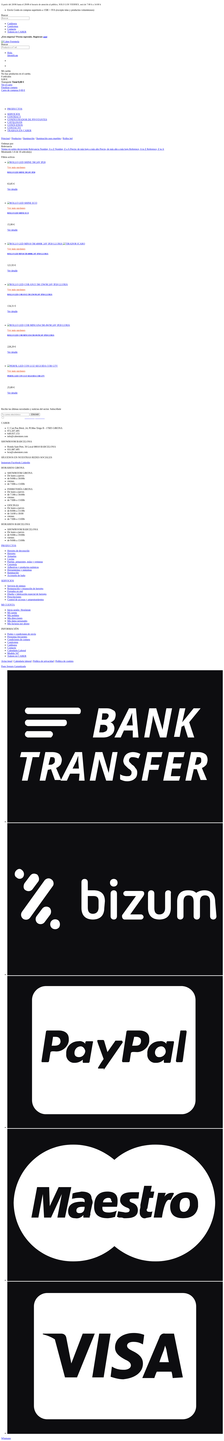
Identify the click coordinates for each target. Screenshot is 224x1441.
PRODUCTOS (8, 545)
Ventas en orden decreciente (15, 149)
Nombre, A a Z (47, 149)
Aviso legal (6, 661)
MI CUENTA (8, 604)
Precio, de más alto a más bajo (114, 149)
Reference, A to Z (138, 149)
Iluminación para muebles (48, 138)
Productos (16, 138)
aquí (45, 37)
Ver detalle (12, 189)
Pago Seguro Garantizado (13, 666)
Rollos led (68, 138)
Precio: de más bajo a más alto (85, 149)
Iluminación (28, 138)
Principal (5, 138)
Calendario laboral (22, 661)
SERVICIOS (7, 580)
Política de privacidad (43, 661)
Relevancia (34, 149)
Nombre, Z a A (62, 149)
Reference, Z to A (155, 149)
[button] (6, 1438)
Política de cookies (64, 661)
